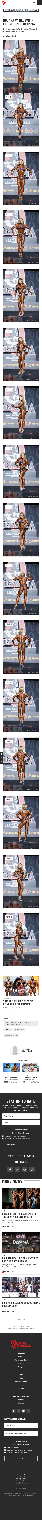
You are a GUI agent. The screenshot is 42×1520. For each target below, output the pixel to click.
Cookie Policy (21, 1481)
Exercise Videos (21, 1381)
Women (27, 1133)
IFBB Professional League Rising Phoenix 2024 (21, 1304)
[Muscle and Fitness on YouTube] (24, 1169)
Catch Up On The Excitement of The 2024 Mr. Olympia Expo (20, 1215)
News (11, 1075)
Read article (8, 1227)
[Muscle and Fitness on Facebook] (10, 1169)
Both (15, 1133)
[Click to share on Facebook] (1, 754)
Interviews (30, 1075)
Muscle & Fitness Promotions (15, 1136)
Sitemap (21, 1403)
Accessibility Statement (21, 1483)
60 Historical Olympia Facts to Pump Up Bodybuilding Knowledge (20, 1261)
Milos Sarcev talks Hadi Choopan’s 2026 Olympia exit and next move (11, 1081)
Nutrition (21, 1356)
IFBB (4, 16)
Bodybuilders (19, 1030)
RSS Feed (21, 1388)
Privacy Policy (21, 1478)
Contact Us (21, 1474)
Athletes (8, 1030)
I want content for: (21, 1130)
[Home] (4, 3)
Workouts (21, 1353)
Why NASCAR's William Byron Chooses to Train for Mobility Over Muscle (30, 1082)
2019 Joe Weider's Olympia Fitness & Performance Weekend (18, 1004)
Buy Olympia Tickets (21, 1396)
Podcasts (21, 1385)
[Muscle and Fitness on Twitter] (17, 1169)
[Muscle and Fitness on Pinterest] (32, 1169)
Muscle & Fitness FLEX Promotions (17, 1139)
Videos (21, 1378)
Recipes (21, 1367)
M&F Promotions (13, 1447)
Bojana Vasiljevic (11, 1035)
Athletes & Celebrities (21, 1360)
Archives (21, 1399)
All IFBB (21, 1319)
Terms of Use (21, 1476)
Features (21, 1363)
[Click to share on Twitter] (1, 758)
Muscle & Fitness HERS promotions (20, 1450)
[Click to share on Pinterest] (1, 762)
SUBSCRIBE (10, 1144)
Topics (21, 1374)
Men (20, 1133)
